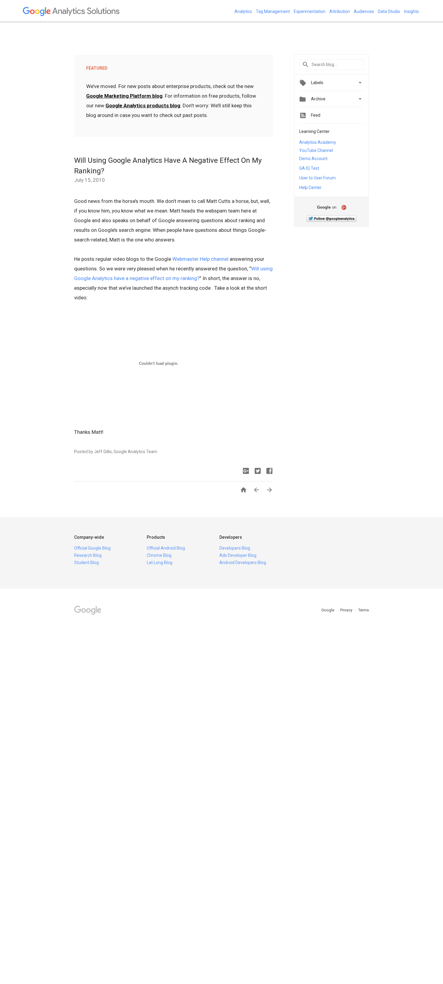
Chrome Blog (159, 555)
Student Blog (86, 562)
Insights (411, 11)
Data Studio (389, 11)
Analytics (243, 11)
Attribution (339, 11)
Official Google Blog (92, 548)
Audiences (364, 11)
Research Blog (88, 555)
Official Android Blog (166, 548)
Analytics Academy (317, 142)
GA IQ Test (309, 168)
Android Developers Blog (242, 562)
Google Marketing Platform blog (124, 96)
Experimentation (309, 11)
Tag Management (273, 11)
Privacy (346, 610)
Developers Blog (234, 548)
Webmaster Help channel (200, 259)
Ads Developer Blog (237, 555)
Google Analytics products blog (142, 105)
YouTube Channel (316, 150)
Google (328, 610)
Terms (363, 610)
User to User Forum (317, 177)
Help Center (310, 187)
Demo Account (313, 158)
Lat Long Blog (159, 562)
